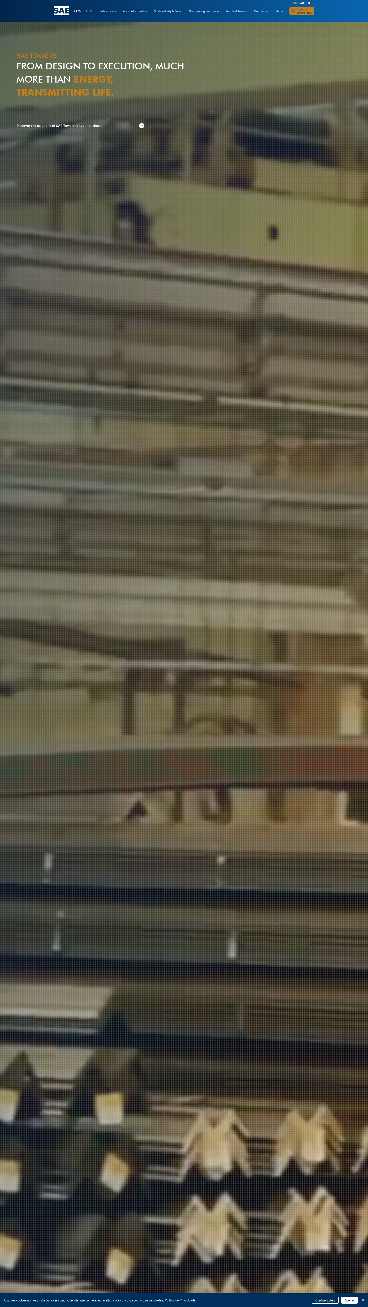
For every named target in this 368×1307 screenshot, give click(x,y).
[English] (302, 3)
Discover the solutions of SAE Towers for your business (59, 126)
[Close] (362, 1300)
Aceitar (349, 1300)
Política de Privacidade (180, 1300)
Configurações (325, 1300)
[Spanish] (309, 3)
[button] (203, 11)
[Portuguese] (294, 3)
